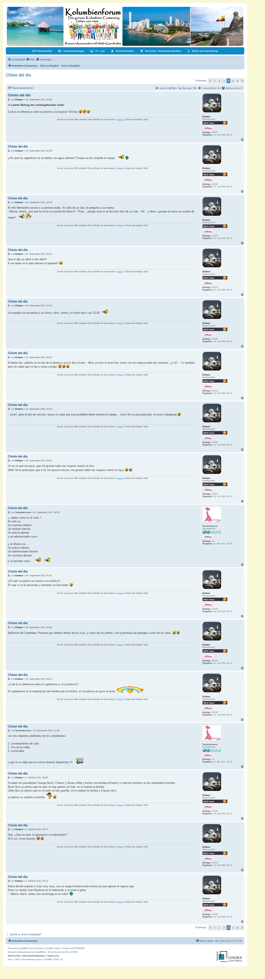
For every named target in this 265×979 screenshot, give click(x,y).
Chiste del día (18, 75)
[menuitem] (42, 50)
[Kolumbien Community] (125, 26)
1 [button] (215, 81)
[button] (210, 80)
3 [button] (224, 81)
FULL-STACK (71, 952)
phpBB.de (41, 952)
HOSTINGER (78, 948)
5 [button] (233, 81)
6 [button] (237, 81)
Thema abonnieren (22, 88)
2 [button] (219, 81)
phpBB (23, 948)
